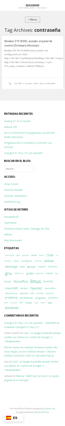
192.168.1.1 (19, 83)
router (28, 302)
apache (25, 255)
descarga (11, 266)
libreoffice (21, 281)
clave (41, 83)
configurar (26, 260)
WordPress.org (12, 201)
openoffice (50, 288)
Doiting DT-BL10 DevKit (17, 121)
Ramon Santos (12, 347)
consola (38, 260)
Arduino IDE (10, 127)
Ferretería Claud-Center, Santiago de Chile (26, 228)
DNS (22, 266)
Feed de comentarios (15, 195)
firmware (52, 266)
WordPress (43, 412)
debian (49, 261)
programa (40, 297)
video (42, 302)
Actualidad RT (11, 216)
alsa (18, 255)
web (50, 302)
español (42, 266)
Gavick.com (49, 408)
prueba (14, 302)
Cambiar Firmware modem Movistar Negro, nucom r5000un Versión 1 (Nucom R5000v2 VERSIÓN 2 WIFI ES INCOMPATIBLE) (31, 351)
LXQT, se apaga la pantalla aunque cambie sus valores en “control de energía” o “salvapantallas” (32, 337)
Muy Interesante (13, 240)
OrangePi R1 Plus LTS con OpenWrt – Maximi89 (30, 323)
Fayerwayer (10, 222)
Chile (36, 83)
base (41, 255)
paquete (50, 293)
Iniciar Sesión (11, 184)
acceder (28, 83)
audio (34, 255)
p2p (32, 293)
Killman (8, 234)
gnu (8, 273)
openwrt (24, 293)
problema (11, 297)
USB (36, 302)
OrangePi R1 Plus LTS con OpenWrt (23, 153)
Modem (24, 288)
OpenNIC (36, 288)
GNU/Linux (19, 273)
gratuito (40, 273)
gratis (30, 273)
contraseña (50, 83)
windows (12, 307)
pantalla (40, 293)
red (21, 302)
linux (35, 281)
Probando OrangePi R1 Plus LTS (21, 327)
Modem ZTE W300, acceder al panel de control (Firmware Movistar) (28, 43)
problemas (26, 297)
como (16, 260)
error (31, 266)
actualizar (9, 255)
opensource (11, 293)
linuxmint (48, 281)
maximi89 (11, 288)
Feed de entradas (13, 189)
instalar (49, 273)
